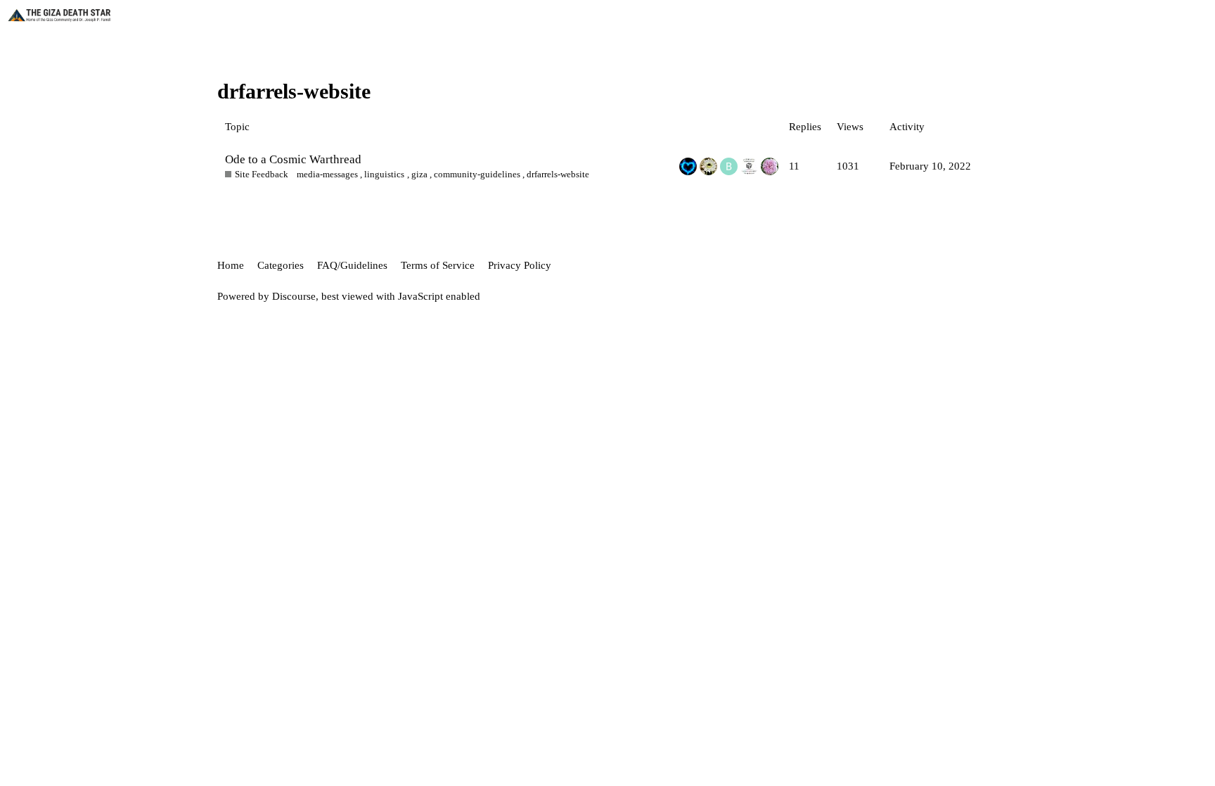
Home (230, 265)
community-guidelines (477, 174)
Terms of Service (438, 265)
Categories (280, 265)
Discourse (294, 296)
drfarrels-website (558, 174)
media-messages (327, 174)
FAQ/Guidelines (352, 265)
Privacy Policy (519, 265)
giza (419, 174)
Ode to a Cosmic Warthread (293, 159)
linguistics (384, 174)
